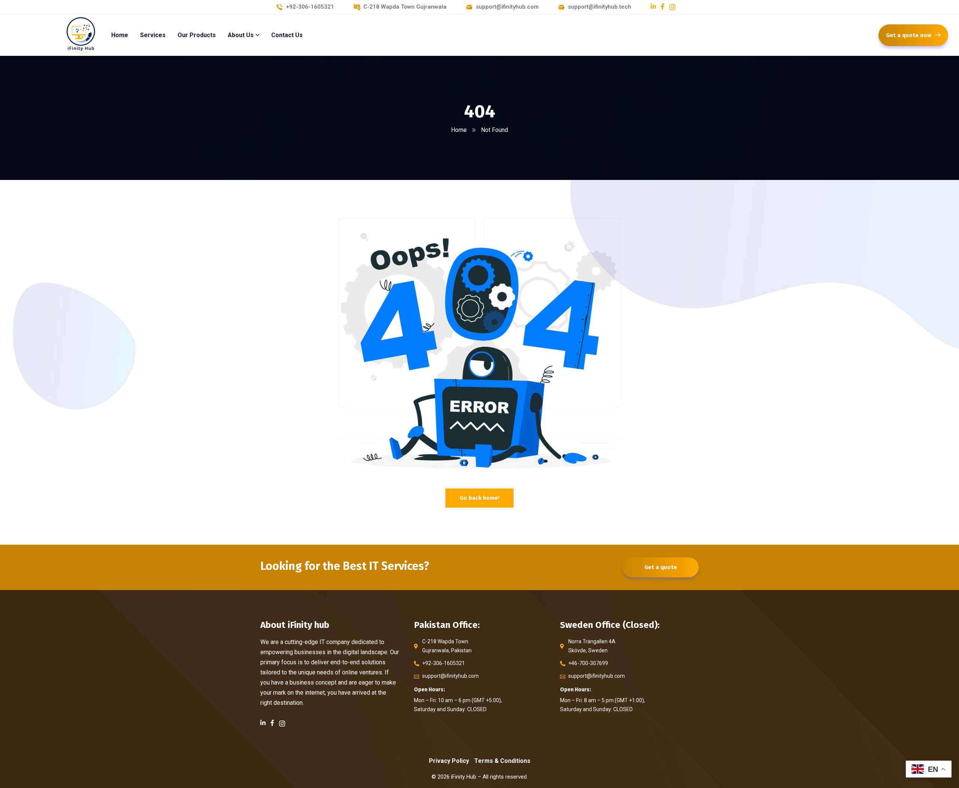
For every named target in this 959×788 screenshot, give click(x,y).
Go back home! (479, 497)
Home (459, 129)
